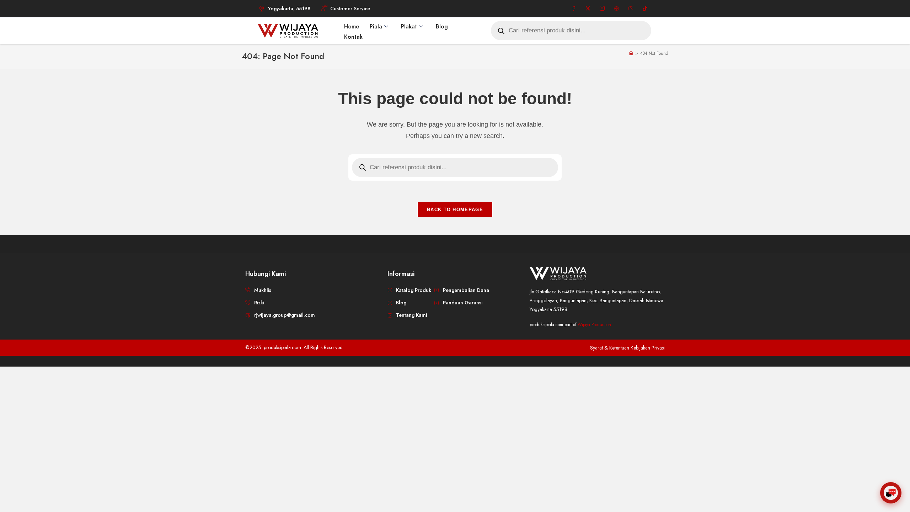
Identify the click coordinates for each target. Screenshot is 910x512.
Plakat (409, 26)
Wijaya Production (594, 324)
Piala (376, 26)
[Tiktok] (644, 8)
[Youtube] (630, 8)
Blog (442, 26)
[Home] (631, 53)
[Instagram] (602, 8)
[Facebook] (573, 8)
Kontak (353, 37)
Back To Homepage (455, 209)
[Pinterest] (616, 8)
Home (351, 26)
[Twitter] (588, 8)
